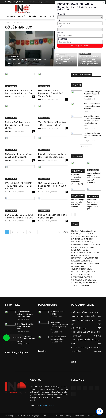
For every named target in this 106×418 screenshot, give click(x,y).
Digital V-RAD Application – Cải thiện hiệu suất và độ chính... (18, 125)
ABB (81, 231)
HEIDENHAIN (83, 255)
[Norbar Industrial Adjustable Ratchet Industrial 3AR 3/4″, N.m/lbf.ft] (94, 166)
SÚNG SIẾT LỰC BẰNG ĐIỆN (83, 316)
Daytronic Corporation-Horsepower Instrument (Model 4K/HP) (77, 179)
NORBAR (75, 231)
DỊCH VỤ (43, 16)
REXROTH (85, 274)
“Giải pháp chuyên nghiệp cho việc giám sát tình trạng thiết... (25, 314)
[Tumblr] (91, 388)
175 (29, 232)
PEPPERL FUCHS (78, 272)
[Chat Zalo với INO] (99, 411)
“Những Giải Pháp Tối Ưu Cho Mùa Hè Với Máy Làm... (26, 338)
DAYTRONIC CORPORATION (77, 170)
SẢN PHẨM (32, 16)
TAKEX (85, 283)
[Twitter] (97, 388)
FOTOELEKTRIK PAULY (81, 253)
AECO (86, 231)
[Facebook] (79, 388)
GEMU (74, 255)
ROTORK (88, 277)
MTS (91, 264)
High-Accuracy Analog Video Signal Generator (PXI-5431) (92, 106)
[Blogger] (73, 388)
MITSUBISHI (76, 264)
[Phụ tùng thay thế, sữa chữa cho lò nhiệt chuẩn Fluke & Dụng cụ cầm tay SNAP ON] (76, 135)
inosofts (11, 63)
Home (7, 23)
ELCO (92, 247)
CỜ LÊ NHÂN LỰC (14, 56)
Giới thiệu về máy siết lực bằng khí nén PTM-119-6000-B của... (52, 186)
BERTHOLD (80, 239)
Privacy (68, 416)
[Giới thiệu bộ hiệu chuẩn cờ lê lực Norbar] (29, 52)
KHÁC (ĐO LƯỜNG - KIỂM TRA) (84, 312)
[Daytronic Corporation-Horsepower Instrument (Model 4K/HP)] (78, 167)
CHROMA (86, 244)
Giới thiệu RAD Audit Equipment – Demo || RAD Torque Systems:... (50, 93)
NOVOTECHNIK (86, 266)
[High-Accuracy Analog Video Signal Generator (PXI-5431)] (76, 106)
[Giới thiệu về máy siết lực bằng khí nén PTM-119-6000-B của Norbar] (53, 172)
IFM (96, 258)
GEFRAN (96, 253)
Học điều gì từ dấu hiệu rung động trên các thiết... (25, 326)
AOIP (92, 234)
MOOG (86, 264)
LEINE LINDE (86, 261)
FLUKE (84, 250)
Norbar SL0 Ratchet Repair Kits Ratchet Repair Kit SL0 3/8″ (93, 204)
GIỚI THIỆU (22, 16)
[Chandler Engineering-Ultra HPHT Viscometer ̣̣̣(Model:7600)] (76, 94)
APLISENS (75, 236)
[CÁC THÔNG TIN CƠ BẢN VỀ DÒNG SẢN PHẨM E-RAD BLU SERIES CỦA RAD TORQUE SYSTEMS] (89, 57)
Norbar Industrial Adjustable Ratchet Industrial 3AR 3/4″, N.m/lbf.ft (94, 177)
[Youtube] (73, 394)
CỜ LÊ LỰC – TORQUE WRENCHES (86, 347)
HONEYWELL (77, 258)
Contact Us (91, 416)
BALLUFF (85, 236)
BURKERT (88, 242)
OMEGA (74, 269)
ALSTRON (84, 234)
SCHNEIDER (76, 280)
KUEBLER (75, 261)
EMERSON (75, 250)
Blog (40, 2)
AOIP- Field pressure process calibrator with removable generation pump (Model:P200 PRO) (92, 120)
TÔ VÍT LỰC (76, 336)
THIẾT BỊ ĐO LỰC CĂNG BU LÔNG (86, 332)
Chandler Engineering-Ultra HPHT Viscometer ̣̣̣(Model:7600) (92, 94)
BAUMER (93, 236)
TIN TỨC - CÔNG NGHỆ (77, 195)
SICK (85, 280)
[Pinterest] (85, 388)
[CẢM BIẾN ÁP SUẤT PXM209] (43, 314)
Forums (46, 2)
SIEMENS (92, 280)
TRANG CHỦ (10, 16)
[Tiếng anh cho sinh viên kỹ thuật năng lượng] (43, 339)
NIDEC (97, 264)
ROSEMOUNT (77, 277)
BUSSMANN (76, 244)
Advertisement (78, 416)
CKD (93, 244)
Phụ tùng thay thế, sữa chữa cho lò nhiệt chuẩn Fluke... (92, 135)
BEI (72, 239)
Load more (85, 146)
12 (66, 99)
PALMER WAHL (85, 269)
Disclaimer (59, 416)
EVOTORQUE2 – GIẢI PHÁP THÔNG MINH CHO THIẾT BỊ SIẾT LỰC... (18, 186)
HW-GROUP (89, 258)
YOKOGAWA (83, 285)
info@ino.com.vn (47, 405)
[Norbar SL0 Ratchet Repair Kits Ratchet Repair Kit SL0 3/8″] (94, 192)
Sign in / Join (32, 2)
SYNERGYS (76, 283)
